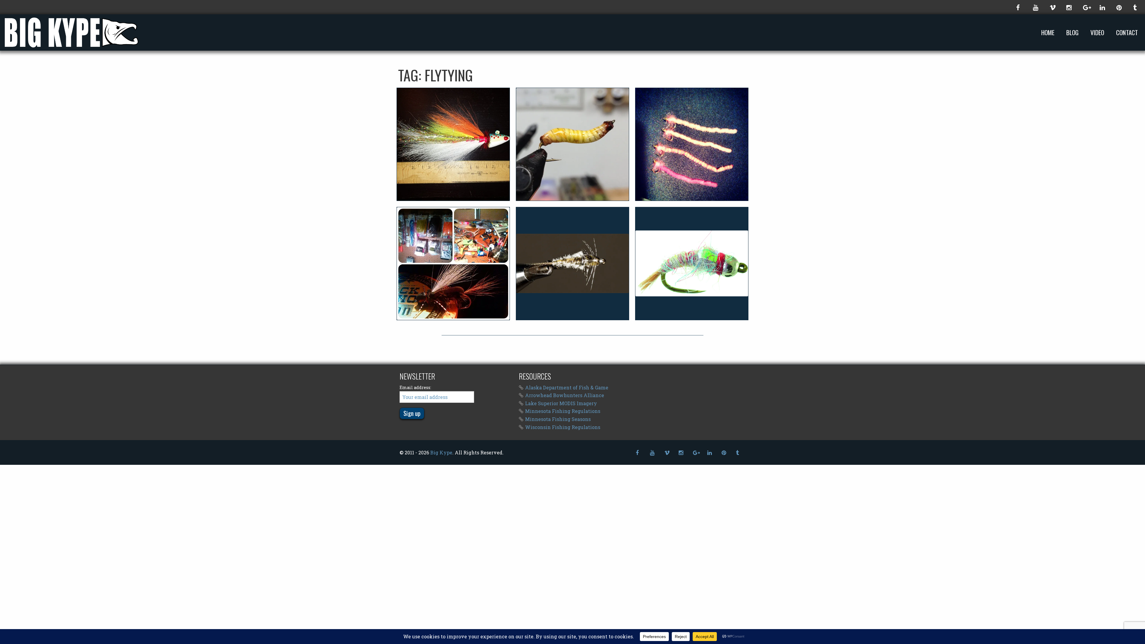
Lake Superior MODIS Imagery (561, 403)
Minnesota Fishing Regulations (562, 411)
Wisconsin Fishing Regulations (562, 427)
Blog (1072, 32)
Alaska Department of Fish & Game (566, 387)
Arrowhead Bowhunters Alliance (564, 395)
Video (1097, 32)
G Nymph (572, 263)
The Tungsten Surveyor (691, 263)
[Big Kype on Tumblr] (1135, 7)
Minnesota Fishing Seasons (558, 419)
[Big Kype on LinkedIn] (1102, 7)
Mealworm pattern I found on (572, 144)
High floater (453, 263)
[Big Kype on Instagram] (1069, 7)
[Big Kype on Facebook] (1018, 7)
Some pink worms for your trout (691, 144)
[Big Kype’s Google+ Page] (1085, 7)
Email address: (415, 387)
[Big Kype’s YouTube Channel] (1035, 7)
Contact (1127, 32)
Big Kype (441, 452)
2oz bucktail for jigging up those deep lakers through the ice (453, 144)
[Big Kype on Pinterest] (1119, 7)
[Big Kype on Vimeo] (1052, 7)
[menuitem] (1049, 32)
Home (1047, 32)
